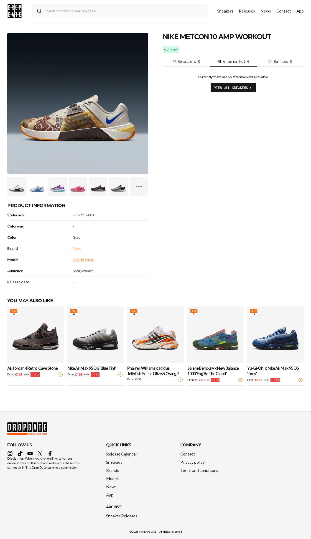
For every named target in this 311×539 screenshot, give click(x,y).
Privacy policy (192, 462)
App (300, 10)
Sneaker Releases (121, 515)
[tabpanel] (233, 87)
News (265, 10)
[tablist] (233, 61)
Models (113, 478)
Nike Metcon (83, 259)
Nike (76, 248)
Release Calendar (121, 453)
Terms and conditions (199, 470)
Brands (112, 470)
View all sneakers (231, 88)
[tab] (186, 61)
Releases (247, 10)
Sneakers (225, 10)
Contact (283, 10)
